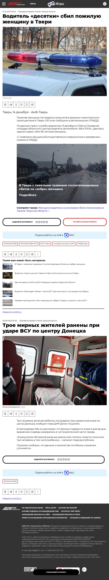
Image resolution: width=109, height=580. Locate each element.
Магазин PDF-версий (67, 508)
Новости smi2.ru (12, 312)
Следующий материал (56, 572)
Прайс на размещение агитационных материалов (44, 518)
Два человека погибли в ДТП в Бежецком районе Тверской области (45, 282)
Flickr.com (7, 98)
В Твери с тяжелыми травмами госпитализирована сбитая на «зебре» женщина (58, 187)
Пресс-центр (50, 508)
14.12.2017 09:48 (9, 12)
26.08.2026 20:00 (10, 321)
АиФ (23, 407)
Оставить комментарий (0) (85, 222)
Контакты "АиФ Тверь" (70, 511)
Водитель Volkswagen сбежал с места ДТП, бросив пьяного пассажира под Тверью (52, 291)
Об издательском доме (32, 508)
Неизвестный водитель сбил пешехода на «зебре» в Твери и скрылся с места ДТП (51, 300)
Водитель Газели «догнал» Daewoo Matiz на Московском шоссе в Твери (47, 273)
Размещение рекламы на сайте (36, 514)
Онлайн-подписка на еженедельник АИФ (40, 511)
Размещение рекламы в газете (66, 514)
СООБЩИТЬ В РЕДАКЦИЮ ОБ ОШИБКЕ (85, 518)
